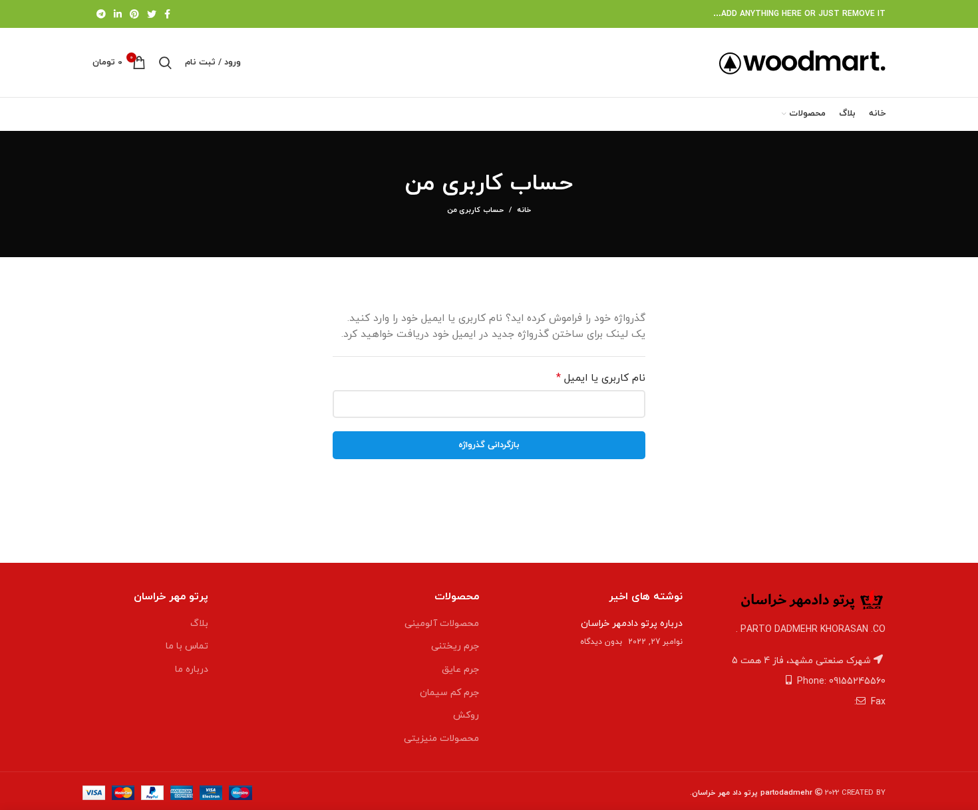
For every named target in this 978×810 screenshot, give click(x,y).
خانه (524, 210)
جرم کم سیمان (449, 692)
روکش (466, 715)
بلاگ (199, 623)
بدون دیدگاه (601, 642)
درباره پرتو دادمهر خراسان (632, 623)
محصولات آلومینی (442, 623)
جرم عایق (460, 669)
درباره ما (191, 669)
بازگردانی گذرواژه (489, 445)
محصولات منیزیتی (441, 738)
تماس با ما (187, 646)
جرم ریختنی (455, 646)
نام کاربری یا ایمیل (588, 377)
